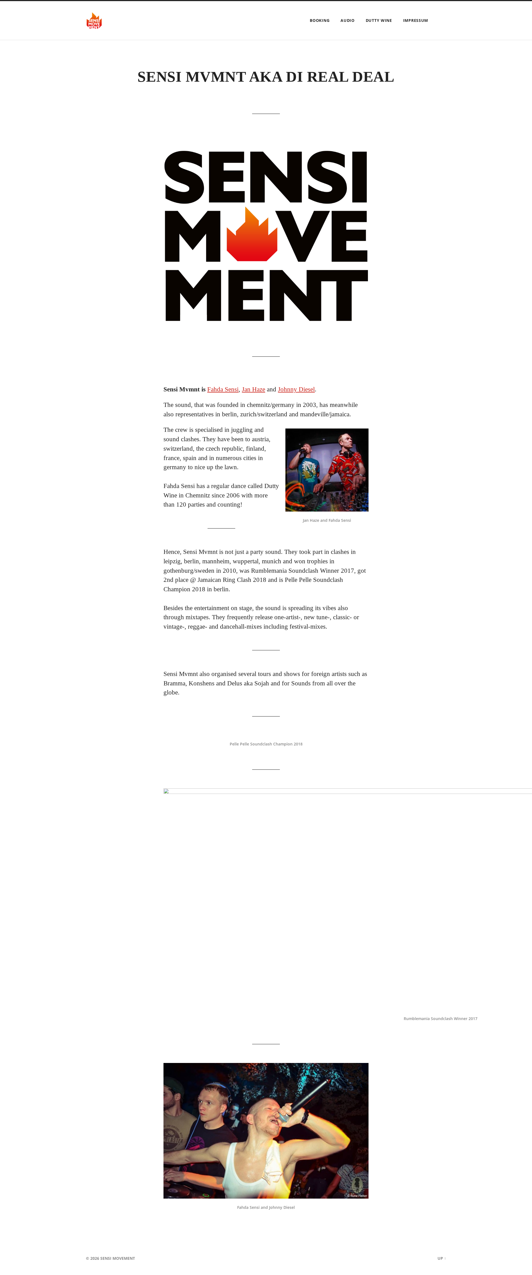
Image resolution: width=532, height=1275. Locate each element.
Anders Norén (416, 1258)
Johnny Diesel (296, 389)
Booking (319, 20)
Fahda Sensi (223, 389)
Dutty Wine (379, 20)
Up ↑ (442, 1258)
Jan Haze (253, 389)
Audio (348, 20)
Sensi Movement (117, 1258)
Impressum (415, 20)
